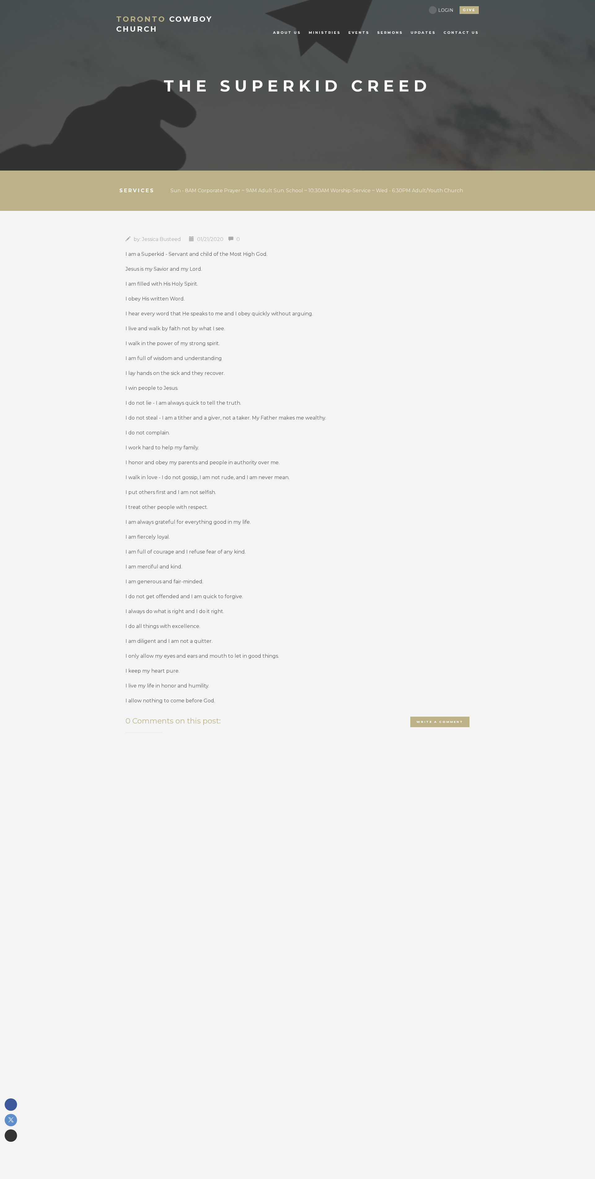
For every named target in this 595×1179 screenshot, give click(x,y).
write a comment (439, 721)
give (469, 10)
